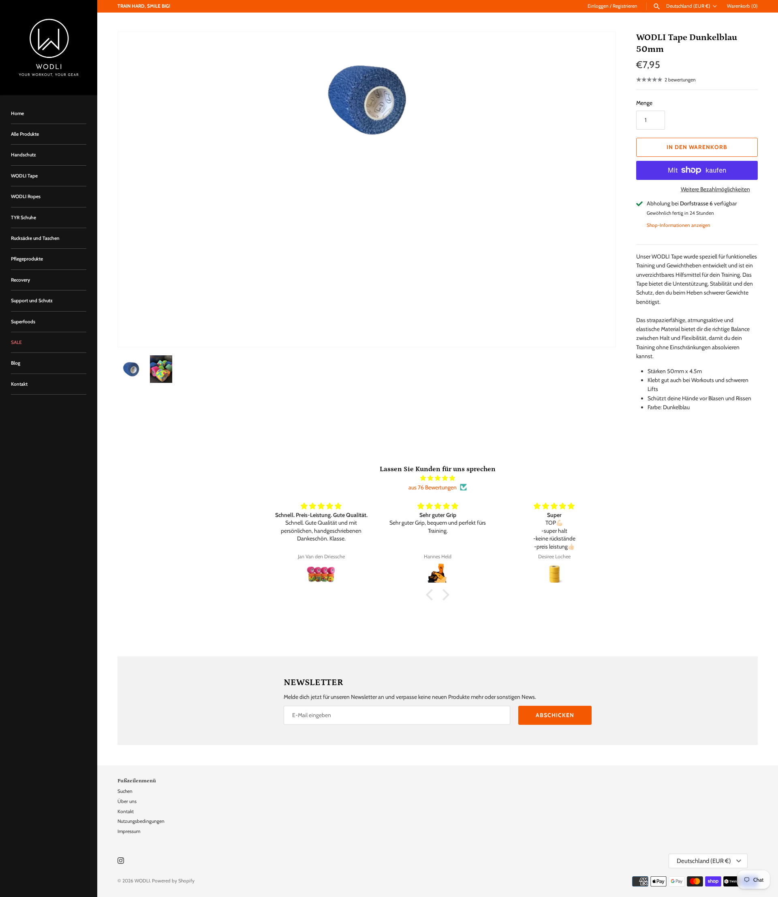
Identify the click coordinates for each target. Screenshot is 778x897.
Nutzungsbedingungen (141, 821)
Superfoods (23, 322)
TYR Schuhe (23, 217)
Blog (15, 363)
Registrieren (625, 6)
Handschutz (23, 155)
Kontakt (19, 384)
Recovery (20, 280)
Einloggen (598, 6)
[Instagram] (121, 861)
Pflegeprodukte (27, 259)
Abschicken (555, 715)
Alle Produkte (25, 134)
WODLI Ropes (26, 196)
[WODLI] (48, 47)
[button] (598, 190)
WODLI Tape (24, 176)
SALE (16, 342)
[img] (438, 478)
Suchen (125, 791)
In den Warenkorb (697, 147)
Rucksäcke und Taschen (35, 238)
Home (17, 113)
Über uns (127, 801)
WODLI (142, 881)
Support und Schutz (32, 300)
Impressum (129, 831)
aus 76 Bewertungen (432, 487)
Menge (644, 103)
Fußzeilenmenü (137, 781)
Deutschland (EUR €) (688, 6)
